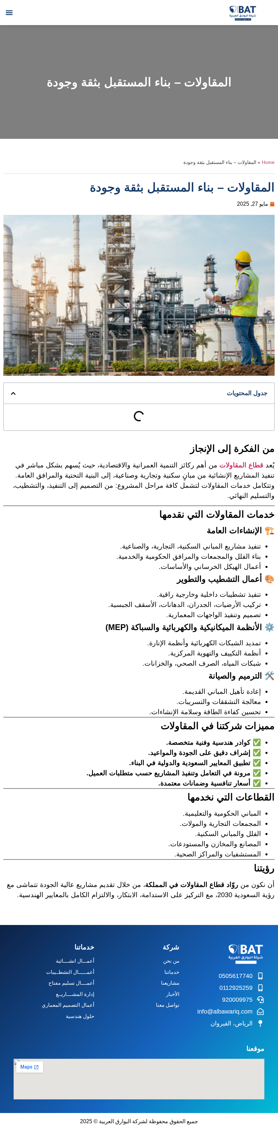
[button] (9, 12)
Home (268, 162)
